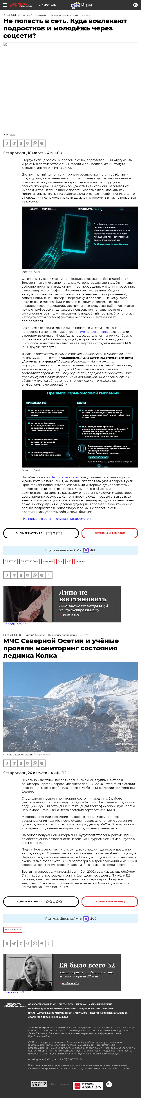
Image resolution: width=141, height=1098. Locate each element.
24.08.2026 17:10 (12, 635)
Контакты (108, 1008)
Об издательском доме (42, 1004)
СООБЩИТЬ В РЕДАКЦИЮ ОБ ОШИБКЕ (48, 1017)
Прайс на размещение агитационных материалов (57, 1013)
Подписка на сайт (89, 1008)
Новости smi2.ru (15, 624)
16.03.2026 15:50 (11, 15)
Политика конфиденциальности (109, 1013)
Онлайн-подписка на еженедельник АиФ (52, 1008)
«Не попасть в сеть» (94, 332)
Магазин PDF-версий (100, 1004)
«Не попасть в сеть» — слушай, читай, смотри (56, 518)
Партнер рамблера (60, 1084)
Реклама (81, 1004)
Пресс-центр (66, 1004)
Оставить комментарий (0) (110, 533)
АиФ (12, 134)
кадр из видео (43, 754)
